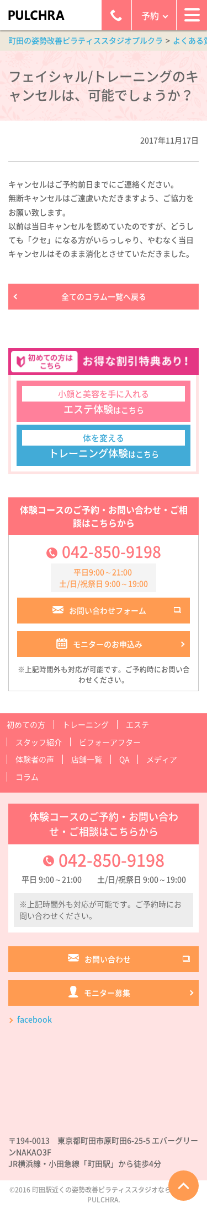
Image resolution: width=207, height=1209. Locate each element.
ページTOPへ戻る (183, 1185)
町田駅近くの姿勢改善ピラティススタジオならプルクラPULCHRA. (115, 1195)
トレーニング (85, 724)
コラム (27, 776)
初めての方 (26, 724)
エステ (137, 724)
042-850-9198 (111, 551)
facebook (34, 1018)
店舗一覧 (86, 759)
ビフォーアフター (110, 741)
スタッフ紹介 (38, 741)
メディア (161, 759)
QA (124, 759)
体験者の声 (34, 759)
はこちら (103, 402)
